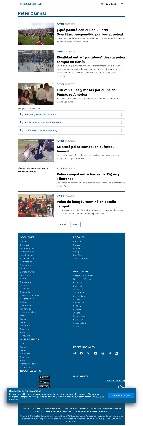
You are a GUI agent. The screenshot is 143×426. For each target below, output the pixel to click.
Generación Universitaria (79, 294)
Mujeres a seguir (28, 248)
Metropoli (25, 275)
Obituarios (78, 289)
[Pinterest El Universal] (109, 354)
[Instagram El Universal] (103, 354)
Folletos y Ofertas (82, 279)
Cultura (23, 302)
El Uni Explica (27, 258)
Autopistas (25, 332)
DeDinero (77, 306)
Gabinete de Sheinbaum (26, 263)
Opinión (24, 285)
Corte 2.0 (24, 245)
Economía (25, 292)
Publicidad (95, 408)
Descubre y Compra (83, 276)
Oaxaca (77, 245)
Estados (24, 278)
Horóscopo (78, 319)
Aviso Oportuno (80, 282)
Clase (23, 343)
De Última (25, 354)
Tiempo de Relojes (29, 364)
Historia (38, 411)
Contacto (103, 411)
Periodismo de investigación (27, 253)
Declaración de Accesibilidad (58, 411)
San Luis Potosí (80, 258)
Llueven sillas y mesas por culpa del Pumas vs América (87, 92)
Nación (23, 241)
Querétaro (78, 255)
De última (25, 326)
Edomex (77, 241)
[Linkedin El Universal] (116, 354)
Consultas (25, 336)
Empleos (77, 286)
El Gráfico (78, 299)
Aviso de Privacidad (112, 408)
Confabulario (26, 305)
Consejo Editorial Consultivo (46, 408)
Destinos (24, 329)
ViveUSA (77, 309)
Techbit (23, 319)
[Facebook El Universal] (81, 354)
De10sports (78, 303)
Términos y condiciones (85, 411)
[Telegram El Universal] (74, 354)
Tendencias (25, 309)
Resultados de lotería (80, 324)
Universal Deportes (29, 295)
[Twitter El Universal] (88, 354)
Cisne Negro (26, 367)
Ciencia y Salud (28, 312)
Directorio (26, 408)
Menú (23, 322)
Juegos (76, 313)
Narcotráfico (26, 282)
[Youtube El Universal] (95, 354)
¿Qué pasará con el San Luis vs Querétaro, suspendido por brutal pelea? (90, 32)
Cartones (24, 289)
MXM (22, 315)
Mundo (60, 51)
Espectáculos (27, 299)
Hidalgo (77, 251)
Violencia (84, 408)
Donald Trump (27, 272)
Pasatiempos (79, 316)
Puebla (76, 248)
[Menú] (122, 4)
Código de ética (70, 408)
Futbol (60, 24)
